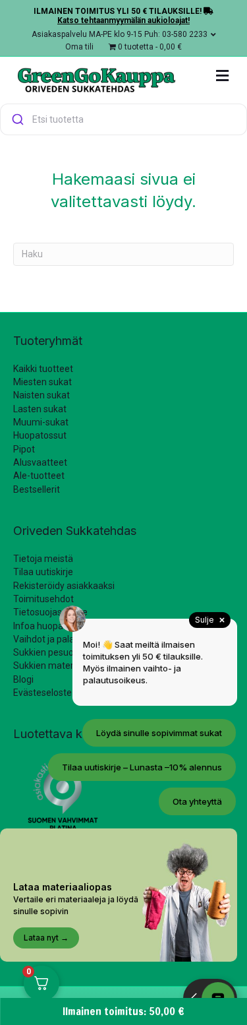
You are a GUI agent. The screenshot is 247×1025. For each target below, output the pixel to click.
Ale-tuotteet (39, 475)
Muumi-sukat (41, 422)
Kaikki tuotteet (43, 368)
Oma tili (79, 46)
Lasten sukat (40, 409)
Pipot (24, 449)
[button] (123, 119)
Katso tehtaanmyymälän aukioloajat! (123, 20)
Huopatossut (40, 435)
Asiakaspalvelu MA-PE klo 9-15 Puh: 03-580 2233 (119, 34)
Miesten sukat (42, 382)
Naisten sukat (41, 395)
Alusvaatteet (40, 462)
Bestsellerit (36, 489)
